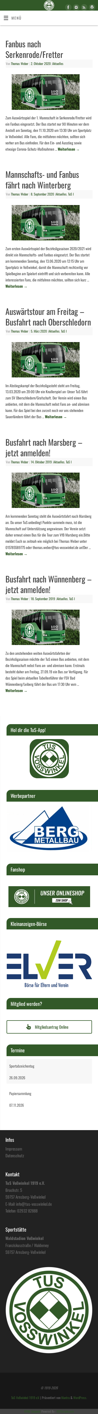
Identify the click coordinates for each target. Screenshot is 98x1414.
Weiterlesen (69, 149)
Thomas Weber (19, 63)
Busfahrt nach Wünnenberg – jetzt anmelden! (48, 584)
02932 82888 (27, 1211)
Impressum (13, 1149)
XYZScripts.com (65, 1411)
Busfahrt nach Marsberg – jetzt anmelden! (43, 447)
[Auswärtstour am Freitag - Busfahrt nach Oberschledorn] (49, 361)
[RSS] (83, 8)
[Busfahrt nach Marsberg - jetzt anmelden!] (49, 491)
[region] (49, 758)
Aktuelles (57, 63)
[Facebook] (68, 8)
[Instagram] (75, 8)
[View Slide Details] (49, 758)
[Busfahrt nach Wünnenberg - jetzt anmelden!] (49, 628)
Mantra (65, 1397)
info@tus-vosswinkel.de (34, 1204)
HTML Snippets (32, 1411)
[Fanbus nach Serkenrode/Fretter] (49, 93)
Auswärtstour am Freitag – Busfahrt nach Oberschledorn (48, 316)
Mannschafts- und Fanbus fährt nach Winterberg (42, 179)
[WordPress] (91, 8)
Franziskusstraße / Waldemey (27, 1245)
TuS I (71, 194)
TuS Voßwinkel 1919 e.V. (25, 1397)
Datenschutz (14, 1155)
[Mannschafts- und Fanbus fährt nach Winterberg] (49, 224)
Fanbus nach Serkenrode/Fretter (34, 49)
